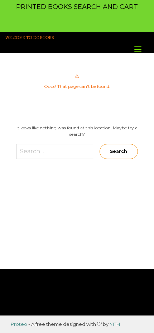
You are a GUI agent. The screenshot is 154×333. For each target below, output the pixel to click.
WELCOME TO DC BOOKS (29, 38)
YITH (115, 324)
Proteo (19, 324)
